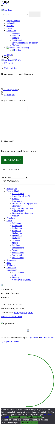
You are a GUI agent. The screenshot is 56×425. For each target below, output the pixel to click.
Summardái (17, 255)
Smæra (15, 250)
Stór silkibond (18, 252)
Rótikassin (11, 265)
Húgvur (15, 198)
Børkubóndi (17, 225)
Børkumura (17, 228)
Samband (16, 33)
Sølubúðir (16, 35)
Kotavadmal (17, 201)
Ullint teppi (11, 267)
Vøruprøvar (12, 270)
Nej (23, 417)
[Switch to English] (16, 50)
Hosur (9, 28)
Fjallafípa (16, 238)
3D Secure (16, 45)
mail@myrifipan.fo (23, 312)
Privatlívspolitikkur (34, 417)
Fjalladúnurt (17, 235)
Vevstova (10, 25)
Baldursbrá (16, 223)
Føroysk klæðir (13, 20)
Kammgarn (11, 260)
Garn (14, 275)
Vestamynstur (18, 211)
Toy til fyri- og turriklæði (22, 208)
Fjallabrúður (17, 233)
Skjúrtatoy (16, 206)
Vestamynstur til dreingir (22, 213)
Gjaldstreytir (17, 40)
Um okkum (11, 30)
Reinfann (16, 245)
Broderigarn (12, 188)
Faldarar (15, 38)
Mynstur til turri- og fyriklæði (24, 203)
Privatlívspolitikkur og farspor (25, 43)
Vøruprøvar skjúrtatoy (21, 280)
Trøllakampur (18, 257)
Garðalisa (16, 240)
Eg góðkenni (15, 417)
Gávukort (11, 218)
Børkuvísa (16, 230)
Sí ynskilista (12, 82)
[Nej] (43, 417)
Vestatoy (15, 216)
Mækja (15, 243)
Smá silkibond (18, 248)
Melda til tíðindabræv (11, 316)
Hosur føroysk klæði (21, 196)
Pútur (9, 262)
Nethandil (11, 23)
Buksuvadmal (18, 193)
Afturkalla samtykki (29, 422)
